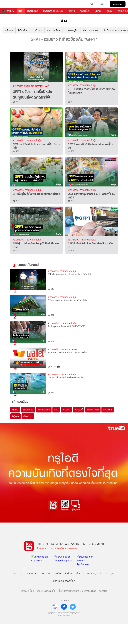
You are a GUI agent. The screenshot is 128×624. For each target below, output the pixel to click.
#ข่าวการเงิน (28, 409)
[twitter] (73, 607)
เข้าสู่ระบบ (117, 4)
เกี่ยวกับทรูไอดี (27, 591)
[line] (55, 607)
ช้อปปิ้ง (68, 573)
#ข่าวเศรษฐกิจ (44, 409)
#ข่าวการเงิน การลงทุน (29, 86)
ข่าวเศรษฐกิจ (71, 30)
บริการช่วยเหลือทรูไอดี (64, 581)
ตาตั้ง (58, 573)
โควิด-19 (22, 30)
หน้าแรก (9, 30)
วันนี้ (15, 573)
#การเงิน (66, 409)
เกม (49, 573)
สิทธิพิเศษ (31, 573)
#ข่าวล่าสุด (27, 416)
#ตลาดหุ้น (107, 409)
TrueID (8, 4)
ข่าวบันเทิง (32, 11)
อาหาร (72, 11)
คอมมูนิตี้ (110, 573)
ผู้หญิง (98, 11)
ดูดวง (109, 11)
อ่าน (9, 11)
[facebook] (64, 607)
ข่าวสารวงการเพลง (53, 11)
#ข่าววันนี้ (79, 409)
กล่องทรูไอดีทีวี (94, 573)
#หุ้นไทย (15, 416)
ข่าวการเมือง (53, 30)
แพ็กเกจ (80, 573)
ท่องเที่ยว (85, 11)
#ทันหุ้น (15, 409)
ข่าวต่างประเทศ (90, 30)
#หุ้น (56, 409)
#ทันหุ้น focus (93, 409)
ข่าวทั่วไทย (37, 30)
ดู (21, 573)
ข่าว (20, 11)
